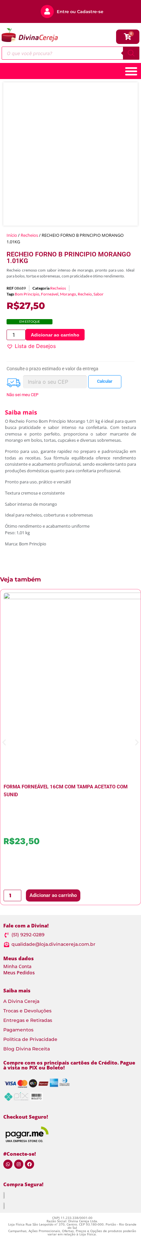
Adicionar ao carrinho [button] (53, 895)
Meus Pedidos (19, 972)
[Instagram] (18, 1164)
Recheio (85, 294)
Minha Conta (17, 966)
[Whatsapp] (7, 1164)
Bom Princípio (27, 294)
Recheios (29, 235)
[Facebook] (29, 1164)
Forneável (49, 294)
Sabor (98, 294)
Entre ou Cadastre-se (80, 11)
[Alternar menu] (131, 71)
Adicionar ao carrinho (55, 334)
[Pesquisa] (131, 53)
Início (12, 235)
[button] (31, 346)
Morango (68, 294)
